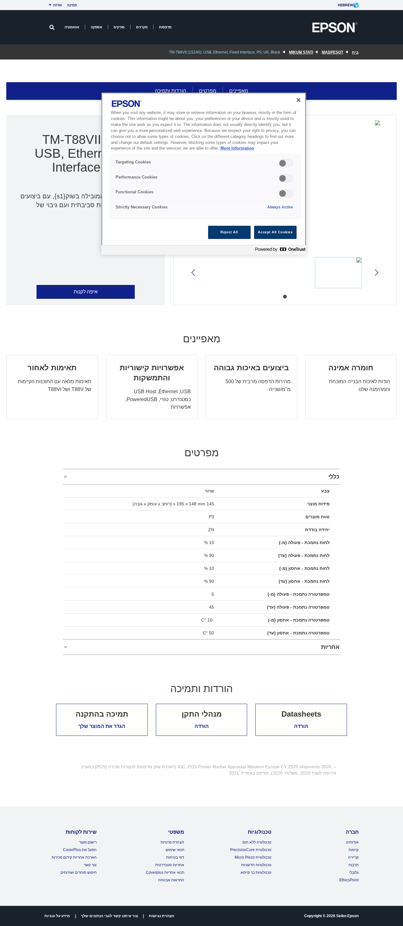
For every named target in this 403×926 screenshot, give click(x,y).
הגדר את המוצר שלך (101, 726)
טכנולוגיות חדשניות (256, 865)
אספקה (96, 27)
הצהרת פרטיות (172, 842)
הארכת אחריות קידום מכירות (74, 857)
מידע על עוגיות (57, 916)
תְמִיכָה (72, 5)
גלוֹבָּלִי (354, 872)
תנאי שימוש (175, 850)
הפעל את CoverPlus (80, 850)
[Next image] (194, 272)
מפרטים (207, 91)
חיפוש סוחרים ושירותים (78, 872)
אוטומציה (72, 27)
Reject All (229, 232)
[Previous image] (376, 272)
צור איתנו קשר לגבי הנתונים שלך (109, 916)
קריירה (353, 857)
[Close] (298, 100)
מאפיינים (238, 91)
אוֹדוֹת (57, 5)
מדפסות (165, 27)
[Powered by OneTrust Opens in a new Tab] (279, 251)
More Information (237, 148)
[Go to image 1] (285, 296)
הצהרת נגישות (161, 916)
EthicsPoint (349, 880)
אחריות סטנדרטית (169, 865)
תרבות (354, 865)
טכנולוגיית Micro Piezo (253, 857)
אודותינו (352, 842)
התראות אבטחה (171, 880)
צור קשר (90, 865)
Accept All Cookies (275, 232)
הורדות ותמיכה (170, 91)
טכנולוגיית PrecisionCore (250, 850)
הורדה (301, 726)
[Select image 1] (338, 272)
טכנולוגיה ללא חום (256, 842)
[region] (203, 174)
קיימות (354, 850)
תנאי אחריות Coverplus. (164, 872)
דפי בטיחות (175, 857)
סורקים (119, 27)
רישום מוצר (88, 842)
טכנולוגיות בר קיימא (256, 872)
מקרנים (142, 27)
